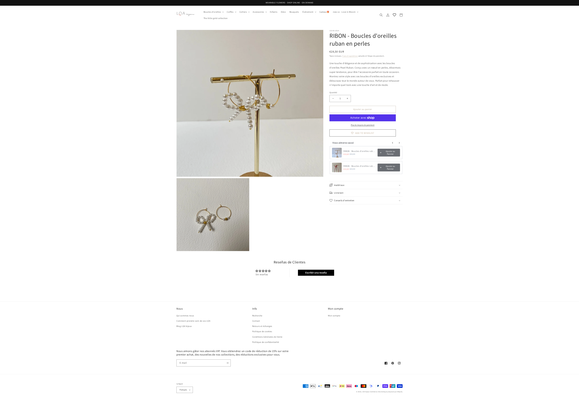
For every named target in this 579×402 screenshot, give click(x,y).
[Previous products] (392, 143)
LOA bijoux (366, 392)
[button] (213, 12)
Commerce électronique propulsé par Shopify (386, 392)
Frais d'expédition (350, 56)
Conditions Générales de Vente (267, 336)
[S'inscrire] (227, 362)
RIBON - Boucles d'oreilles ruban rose (359, 151)
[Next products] (399, 143)
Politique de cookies (262, 331)
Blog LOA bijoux (184, 326)
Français (183, 389)
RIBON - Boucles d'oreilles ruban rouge (359, 166)
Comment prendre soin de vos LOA (193, 321)
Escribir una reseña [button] (316, 272)
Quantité (333, 92)
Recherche (257, 315)
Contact (256, 321)
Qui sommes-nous (185, 315)
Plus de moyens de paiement (363, 125)
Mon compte (334, 315)
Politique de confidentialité (265, 342)
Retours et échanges (262, 326)
